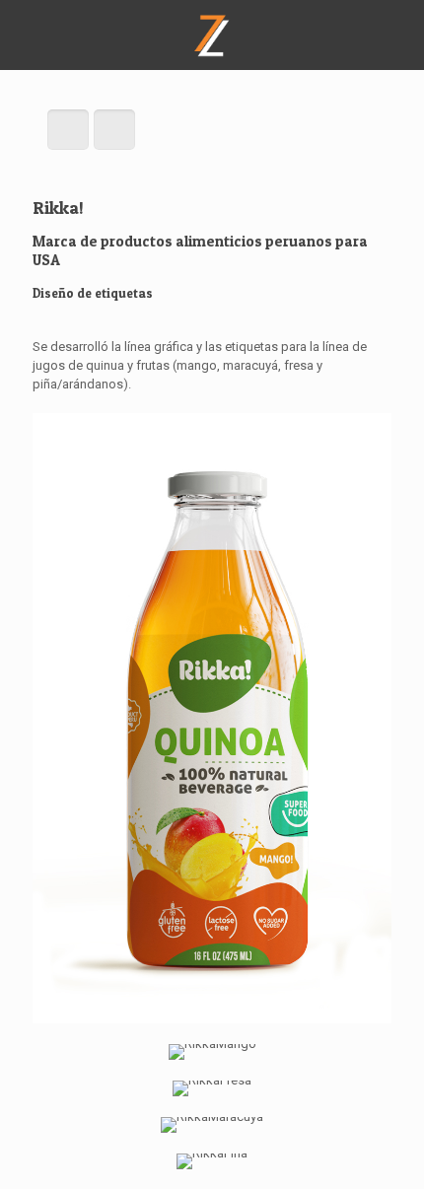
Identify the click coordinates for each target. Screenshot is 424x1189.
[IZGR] (212, 34)
